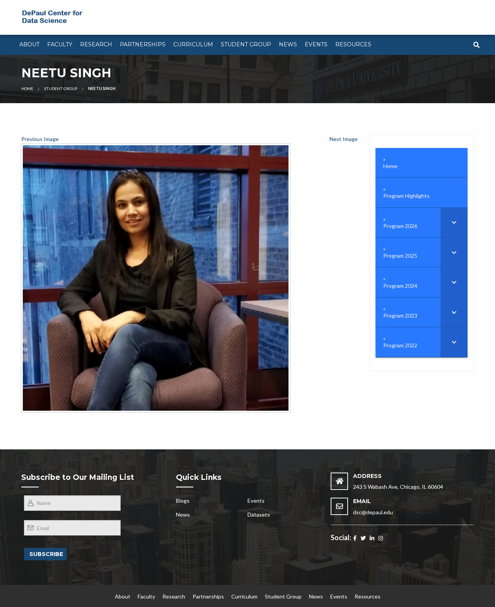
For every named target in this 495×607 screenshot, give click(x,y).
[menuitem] (29, 45)
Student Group (246, 44)
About (29, 44)
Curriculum (193, 44)
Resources (353, 44)
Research (96, 44)
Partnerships (143, 44)
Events (316, 44)
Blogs (182, 500)
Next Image (343, 139)
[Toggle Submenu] (454, 222)
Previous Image (40, 139)
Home (27, 88)
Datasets (259, 514)
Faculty (59, 44)
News (288, 44)
